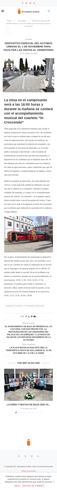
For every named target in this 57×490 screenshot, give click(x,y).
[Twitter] (26, 3)
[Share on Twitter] (29, 316)
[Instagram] (30, 3)
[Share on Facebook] (26, 316)
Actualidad (22, 21)
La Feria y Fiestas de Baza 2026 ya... (28, 404)
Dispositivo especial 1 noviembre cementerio (25, 306)
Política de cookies (33, 486)
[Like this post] (23, 316)
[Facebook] (22, 3)
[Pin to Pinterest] (32, 316)
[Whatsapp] (34, 3)
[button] (6, 391)
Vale (17, 486)
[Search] (48, 11)
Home (9, 21)
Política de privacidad (28, 471)
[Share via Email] (35, 316)
